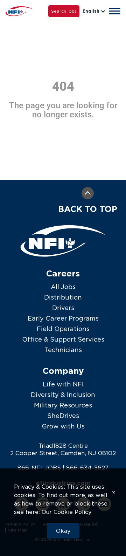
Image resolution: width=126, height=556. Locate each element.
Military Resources (63, 405)
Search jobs (64, 11)
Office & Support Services (63, 339)
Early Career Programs (63, 318)
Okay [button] (63, 531)
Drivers (63, 307)
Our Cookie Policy (66, 512)
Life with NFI (63, 384)
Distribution (63, 297)
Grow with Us (63, 426)
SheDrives (63, 415)
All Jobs (63, 286)
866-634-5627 (87, 468)
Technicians (63, 349)
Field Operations (63, 328)
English (91, 11)
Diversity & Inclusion (63, 394)
